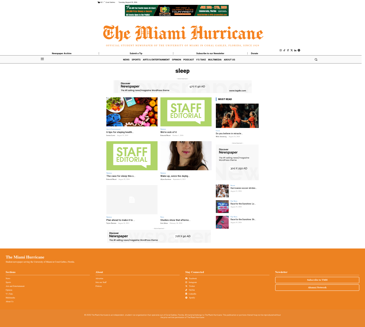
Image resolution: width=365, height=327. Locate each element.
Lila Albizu (164, 223)
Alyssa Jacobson (165, 179)
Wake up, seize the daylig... (175, 176)
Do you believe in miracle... (229, 133)
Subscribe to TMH (317, 280)
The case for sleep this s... (120, 176)
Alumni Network (317, 287)
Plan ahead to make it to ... (120, 220)
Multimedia (10, 297)
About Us (9, 301)
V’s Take (9, 293)
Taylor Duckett (111, 223)
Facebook (192, 278)
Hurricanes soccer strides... (244, 188)
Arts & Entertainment (113, 129)
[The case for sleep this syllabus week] (132, 155)
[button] (316, 59)
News (162, 217)
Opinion (163, 129)
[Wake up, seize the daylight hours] (186, 155)
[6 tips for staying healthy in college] (132, 112)
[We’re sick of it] (186, 112)
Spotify (191, 297)
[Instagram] (281, 50)
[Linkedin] (295, 50)
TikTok (191, 290)
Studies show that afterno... (175, 220)
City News (234, 201)
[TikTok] (284, 50)
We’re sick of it (168, 132)
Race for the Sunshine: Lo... (243, 204)
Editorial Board (165, 135)
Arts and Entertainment (15, 286)
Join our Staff (101, 282)
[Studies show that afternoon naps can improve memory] (186, 199)
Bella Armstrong (221, 136)
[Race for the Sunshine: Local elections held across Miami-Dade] (222, 206)
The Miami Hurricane (25, 257)
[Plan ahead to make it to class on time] (132, 199)
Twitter (191, 286)
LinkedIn (192, 293)
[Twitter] (292, 50)
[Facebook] (288, 50)
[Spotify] (299, 50)
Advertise (99, 278)
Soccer (233, 185)
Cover (218, 130)
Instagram (192, 282)
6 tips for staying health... (120, 132)
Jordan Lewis (110, 135)
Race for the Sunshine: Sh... (243, 219)
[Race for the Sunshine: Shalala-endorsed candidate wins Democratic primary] (222, 222)
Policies (99, 286)
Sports (8, 282)
